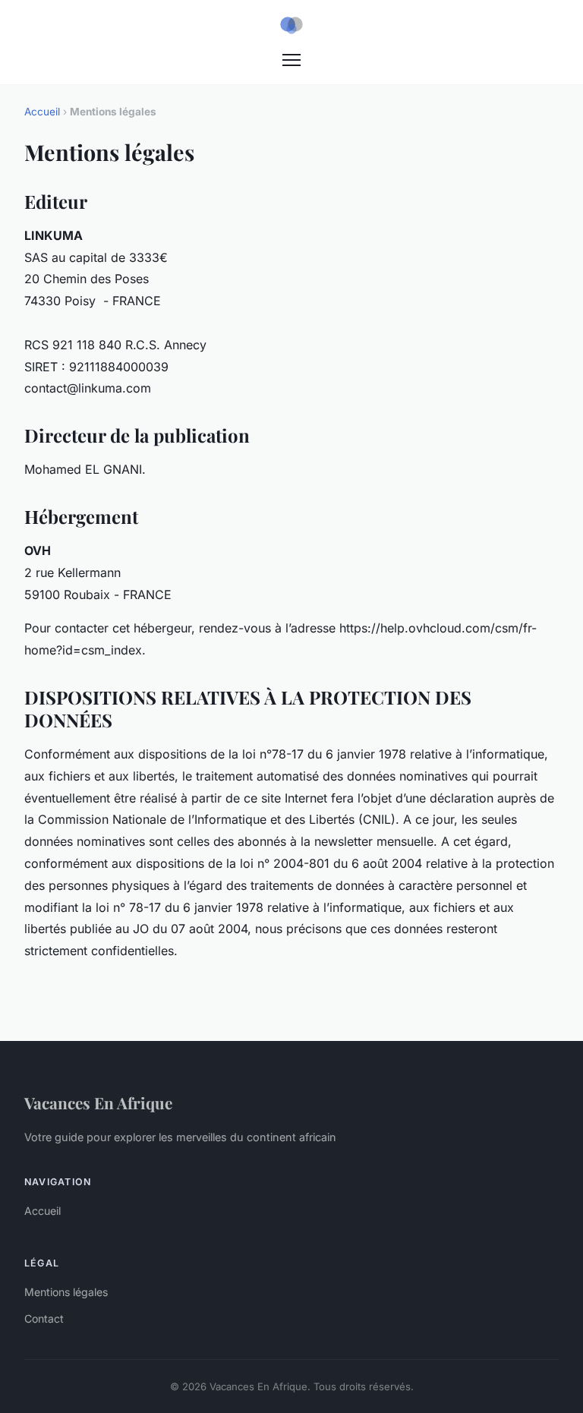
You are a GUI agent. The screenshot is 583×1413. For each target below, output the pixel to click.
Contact (44, 1318)
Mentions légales (66, 1291)
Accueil (42, 112)
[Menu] (291, 60)
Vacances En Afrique (98, 1102)
